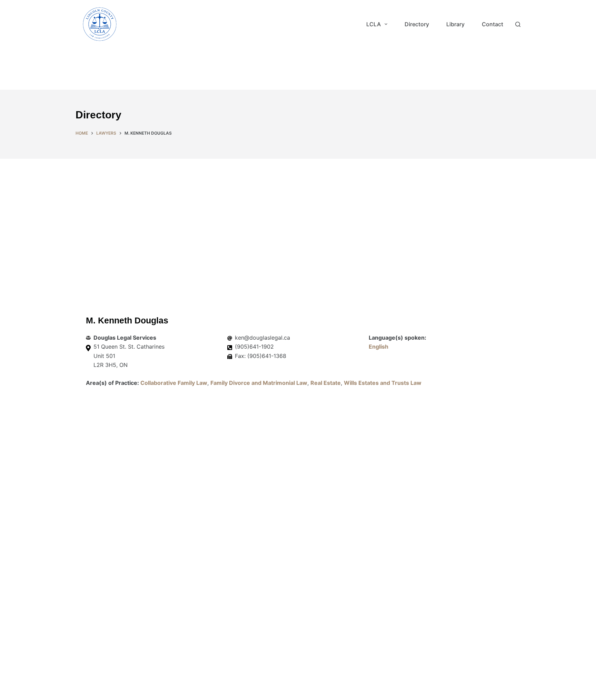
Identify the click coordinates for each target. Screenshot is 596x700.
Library (455, 24)
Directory (417, 24)
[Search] (517, 24)
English (378, 346)
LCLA (373, 24)
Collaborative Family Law (173, 382)
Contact (492, 24)
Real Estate (325, 382)
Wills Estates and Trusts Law (382, 382)
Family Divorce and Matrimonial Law (258, 382)
